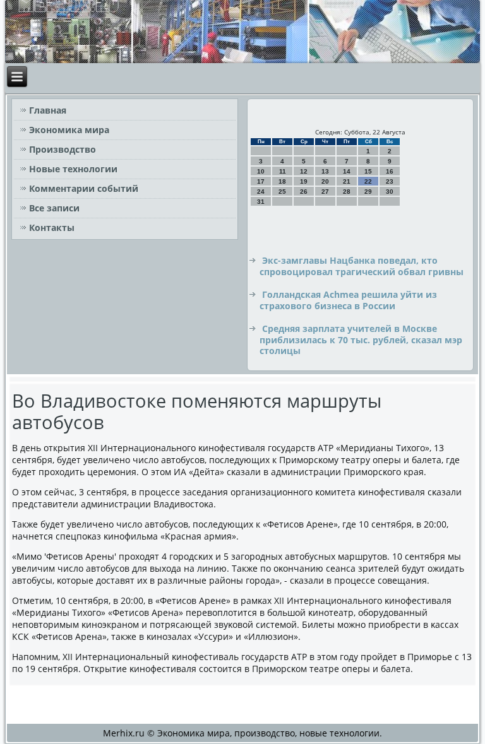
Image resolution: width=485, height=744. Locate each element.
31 (261, 201)
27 (325, 191)
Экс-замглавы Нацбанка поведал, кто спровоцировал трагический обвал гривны (362, 266)
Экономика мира (69, 130)
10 (261, 171)
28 (346, 191)
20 (325, 181)
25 (282, 191)
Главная (47, 110)
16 (389, 171)
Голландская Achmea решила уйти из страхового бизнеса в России (348, 300)
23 (389, 181)
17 (261, 181)
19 (304, 181)
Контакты (52, 227)
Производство (62, 149)
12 (304, 171)
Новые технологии (73, 169)
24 (261, 191)
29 (368, 191)
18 (282, 181)
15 (368, 171)
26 (304, 191)
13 (325, 171)
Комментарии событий (83, 188)
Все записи (54, 208)
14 (346, 171)
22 (368, 181)
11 (282, 171)
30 (389, 191)
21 (346, 181)
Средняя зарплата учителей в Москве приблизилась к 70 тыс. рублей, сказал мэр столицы (361, 339)
